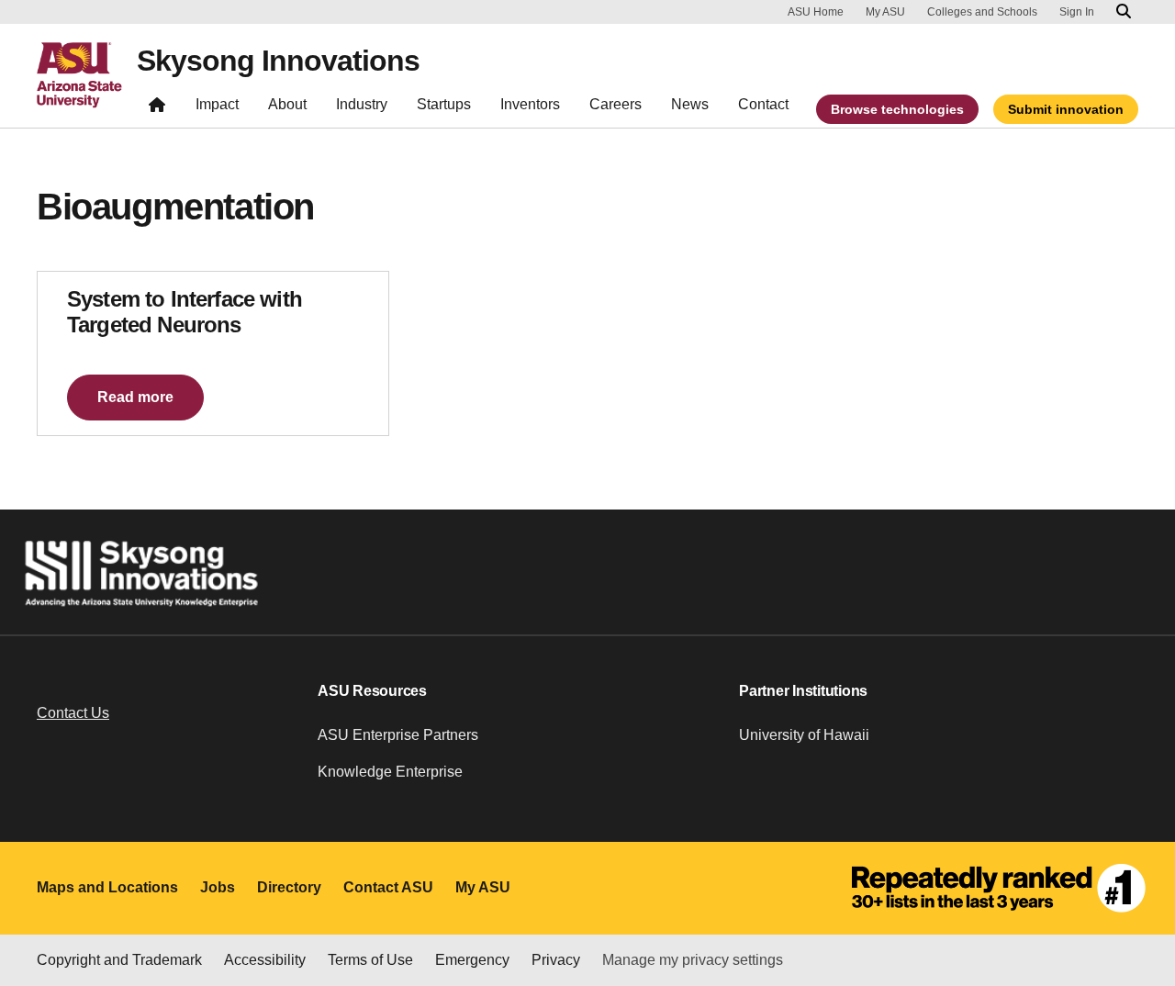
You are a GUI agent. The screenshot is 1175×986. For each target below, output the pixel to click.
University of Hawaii (804, 735)
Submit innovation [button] (1066, 109)
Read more (135, 397)
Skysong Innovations (278, 60)
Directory (289, 887)
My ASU (885, 12)
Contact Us (73, 713)
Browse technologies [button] (897, 109)
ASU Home (816, 12)
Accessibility (265, 960)
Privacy (556, 960)
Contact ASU (388, 887)
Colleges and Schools (982, 12)
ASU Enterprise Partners (398, 735)
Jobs (217, 887)
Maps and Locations (107, 887)
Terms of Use (370, 960)
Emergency (472, 960)
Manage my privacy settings (692, 960)
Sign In (1076, 11)
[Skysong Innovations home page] (157, 109)
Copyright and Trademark (119, 960)
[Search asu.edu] (1123, 12)
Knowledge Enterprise (390, 771)
